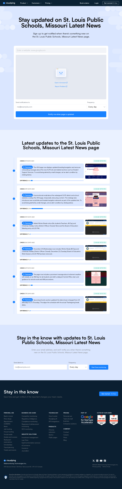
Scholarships (8, 445)
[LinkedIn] (97, 461)
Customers (36, 3)
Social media (8, 434)
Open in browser (60, 83)
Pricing (47, 3)
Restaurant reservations (8, 441)
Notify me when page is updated (61, 114)
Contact (66, 432)
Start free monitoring (99, 367)
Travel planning (9, 447)
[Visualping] (9, 3)
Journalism (25, 451)
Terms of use (106, 466)
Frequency (90, 102)
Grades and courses (10, 437)
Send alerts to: (18, 363)
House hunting (9, 432)
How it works (53, 416)
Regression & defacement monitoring (30, 425)
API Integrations (54, 421)
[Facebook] (105, 461)
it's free (110, 3)
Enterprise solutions (70, 424)
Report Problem (60, 86)
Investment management (30, 437)
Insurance (25, 448)
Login (97, 3)
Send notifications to (23, 102)
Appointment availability (8, 422)
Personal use (67, 416)
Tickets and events (10, 450)
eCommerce (26, 445)
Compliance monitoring (29, 421)
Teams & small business (68, 420)
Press (65, 437)
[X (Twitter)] (93, 461)
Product (23, 3)
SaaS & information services (31, 443)
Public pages (53, 437)
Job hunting (8, 429)
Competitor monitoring (29, 416)
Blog (65, 440)
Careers (66, 435)
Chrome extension (52, 431)
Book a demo (84, 3)
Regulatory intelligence (29, 419)
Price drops (7, 419)
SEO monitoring (27, 429)
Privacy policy (96, 466)
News (6, 426)
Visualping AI (53, 419)
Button (51, 435)
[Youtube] (101, 461)
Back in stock (8, 416)
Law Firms (25, 440)
